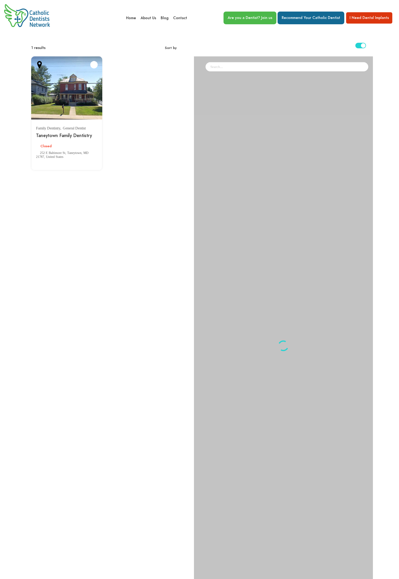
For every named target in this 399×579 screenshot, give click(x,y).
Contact (180, 18)
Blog (165, 18)
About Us (148, 18)
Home (131, 18)
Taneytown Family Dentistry (64, 135)
